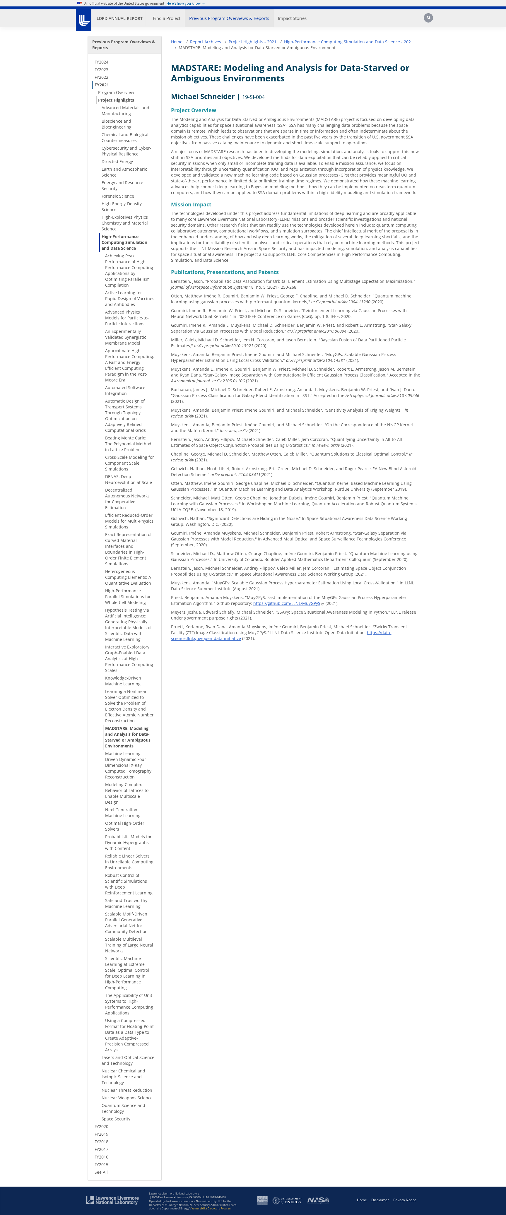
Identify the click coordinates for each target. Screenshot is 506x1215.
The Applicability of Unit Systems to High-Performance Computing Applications (129, 1004)
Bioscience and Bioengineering (116, 124)
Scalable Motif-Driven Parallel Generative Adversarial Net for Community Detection (126, 922)
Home (176, 42)
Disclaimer (380, 1199)
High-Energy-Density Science (122, 206)
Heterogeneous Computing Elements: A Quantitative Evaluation (128, 577)
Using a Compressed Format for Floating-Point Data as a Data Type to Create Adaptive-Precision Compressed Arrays (129, 1035)
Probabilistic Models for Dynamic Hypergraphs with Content (128, 842)
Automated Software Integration (125, 390)
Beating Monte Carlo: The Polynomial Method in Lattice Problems (128, 443)
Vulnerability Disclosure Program (211, 1208)
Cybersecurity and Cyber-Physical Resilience (126, 151)
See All (101, 1172)
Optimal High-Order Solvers (124, 826)
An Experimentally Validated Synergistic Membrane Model (125, 337)
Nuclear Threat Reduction (127, 1090)
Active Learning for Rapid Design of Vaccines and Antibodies (129, 298)
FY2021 (102, 85)
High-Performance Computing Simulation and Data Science (124, 242)
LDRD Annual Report (120, 18)
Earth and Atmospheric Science (124, 172)
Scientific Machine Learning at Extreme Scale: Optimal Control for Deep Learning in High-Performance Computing (127, 973)
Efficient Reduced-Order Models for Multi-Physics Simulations (129, 521)
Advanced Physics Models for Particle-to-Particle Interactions (127, 317)
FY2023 (101, 69)
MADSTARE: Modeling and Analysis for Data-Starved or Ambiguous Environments (128, 737)
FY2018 (101, 1141)
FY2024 (101, 62)
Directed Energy (117, 161)
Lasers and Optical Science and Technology (128, 1060)
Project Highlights (116, 100)
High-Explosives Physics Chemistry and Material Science (125, 223)
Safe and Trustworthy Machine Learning (126, 903)
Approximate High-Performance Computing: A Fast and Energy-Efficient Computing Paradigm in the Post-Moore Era (129, 365)
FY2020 (101, 1126)
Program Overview (116, 92)
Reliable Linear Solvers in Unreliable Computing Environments (129, 861)
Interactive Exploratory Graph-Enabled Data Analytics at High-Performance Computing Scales (129, 658)
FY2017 (101, 1149)
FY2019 (101, 1134)
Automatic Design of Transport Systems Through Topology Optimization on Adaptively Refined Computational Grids (125, 415)
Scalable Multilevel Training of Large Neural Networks (129, 945)
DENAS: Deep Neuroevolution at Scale (128, 479)
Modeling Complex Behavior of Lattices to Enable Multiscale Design (126, 793)
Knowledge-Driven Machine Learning (123, 681)
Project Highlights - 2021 (252, 42)
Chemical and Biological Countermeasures (125, 137)
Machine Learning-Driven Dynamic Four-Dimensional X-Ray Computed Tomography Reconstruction (128, 765)
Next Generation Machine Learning (123, 812)
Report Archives (205, 42)
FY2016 (101, 1157)
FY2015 (101, 1164)
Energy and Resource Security (122, 185)
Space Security (116, 1119)
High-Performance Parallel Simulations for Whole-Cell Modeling (128, 596)
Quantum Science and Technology (123, 1108)
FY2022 (101, 77)
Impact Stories (292, 18)
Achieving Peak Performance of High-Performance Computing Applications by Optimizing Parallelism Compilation (129, 270)
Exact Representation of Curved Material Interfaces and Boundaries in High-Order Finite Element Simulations (128, 549)
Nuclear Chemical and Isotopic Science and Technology (123, 1076)
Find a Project (166, 18)
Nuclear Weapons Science (127, 1098)
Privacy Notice (404, 1199)
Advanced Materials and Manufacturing (125, 110)
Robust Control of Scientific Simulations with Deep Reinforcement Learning (129, 884)
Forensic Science (118, 196)
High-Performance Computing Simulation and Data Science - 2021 (348, 42)
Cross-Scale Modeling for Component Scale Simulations (129, 463)
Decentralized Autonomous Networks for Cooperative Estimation (127, 498)
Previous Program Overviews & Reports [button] (229, 18)
